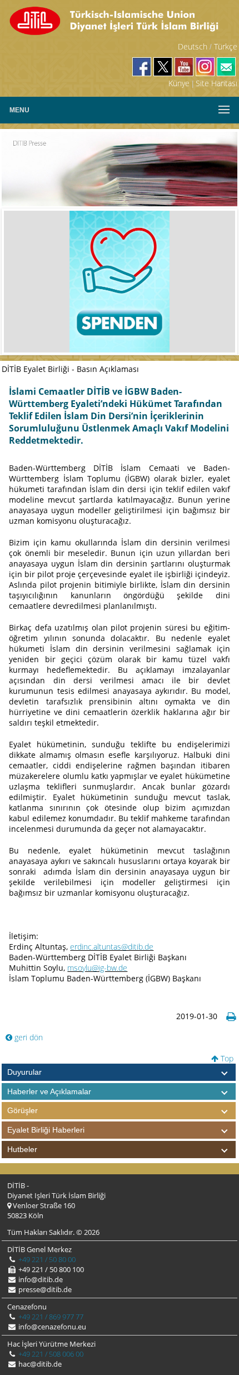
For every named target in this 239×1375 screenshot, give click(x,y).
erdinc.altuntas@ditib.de (111, 946)
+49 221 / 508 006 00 (50, 1354)
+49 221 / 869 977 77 (50, 1317)
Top (225, 1058)
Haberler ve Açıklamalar (49, 1091)
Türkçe (225, 46)
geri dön (27, 1037)
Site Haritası (216, 83)
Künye (179, 83)
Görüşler (22, 1110)
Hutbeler (22, 1149)
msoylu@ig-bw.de (97, 967)
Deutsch (192, 46)
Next (218, 281)
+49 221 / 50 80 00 (46, 1259)
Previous (20, 281)
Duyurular (24, 1072)
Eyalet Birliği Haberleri (45, 1129)
